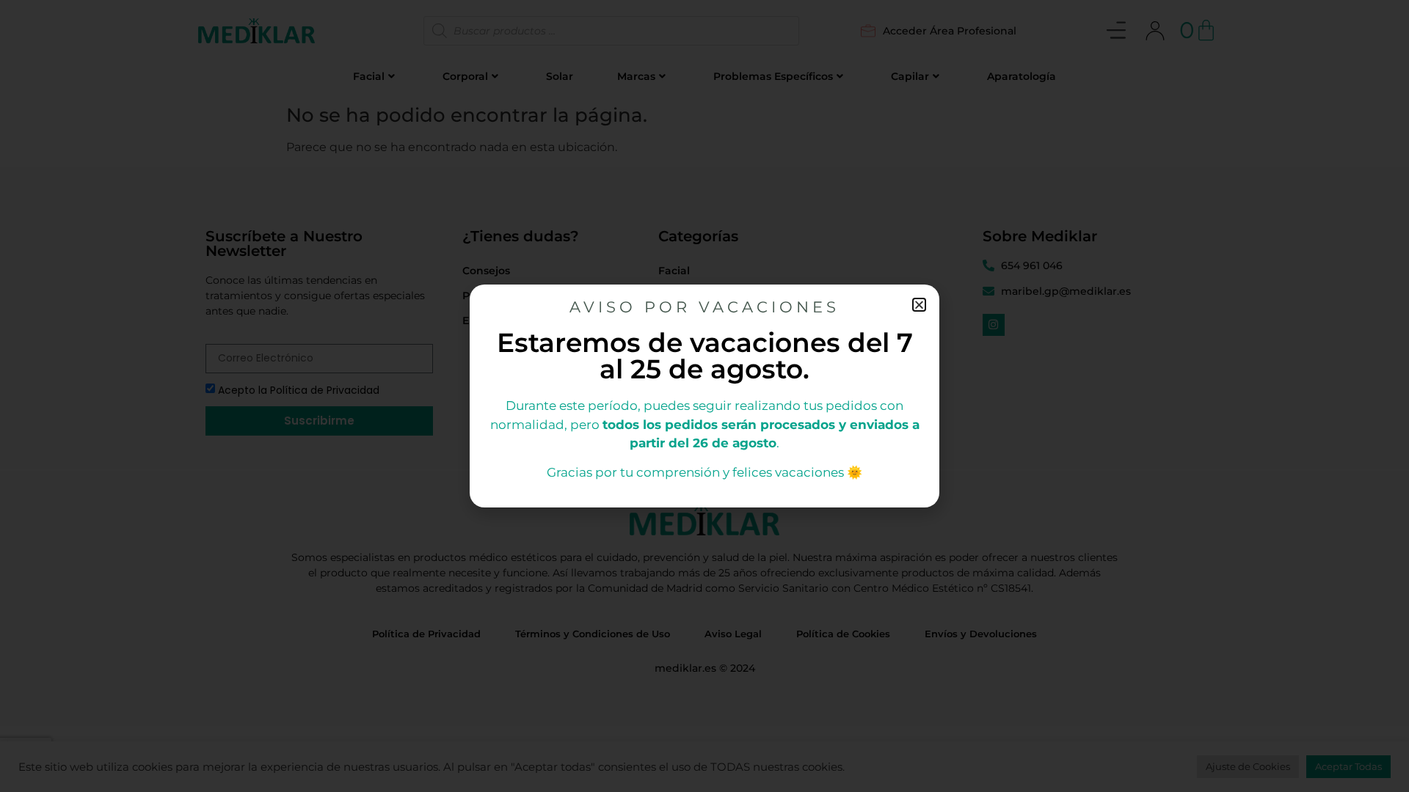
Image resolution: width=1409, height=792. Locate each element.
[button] (919, 304)
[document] (704, 396)
